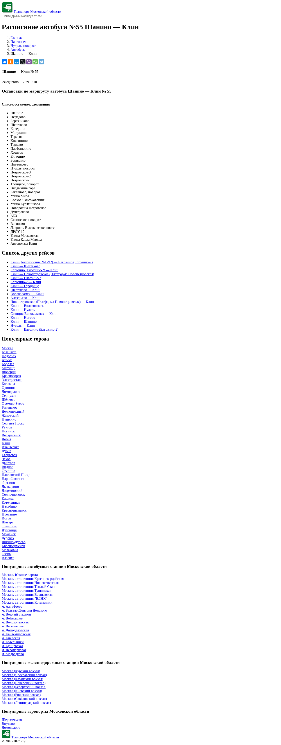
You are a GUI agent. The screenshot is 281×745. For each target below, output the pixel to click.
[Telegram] (41, 61)
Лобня (6, 439)
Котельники (11, 502)
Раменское (9, 407)
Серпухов (9, 395)
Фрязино (8, 483)
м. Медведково (13, 654)
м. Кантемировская (16, 634)
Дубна (6, 451)
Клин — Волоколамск (27, 306)
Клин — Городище (25, 286)
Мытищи (8, 368)
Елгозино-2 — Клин (26, 282)
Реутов (7, 427)
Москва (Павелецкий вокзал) (23, 683)
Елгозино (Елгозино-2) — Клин (34, 270)
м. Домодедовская (15, 630)
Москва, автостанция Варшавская (27, 594)
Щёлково (8, 399)
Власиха (8, 558)
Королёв (8, 364)
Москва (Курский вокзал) (21, 671)
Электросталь (12, 380)
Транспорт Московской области (37, 11)
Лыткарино (10, 486)
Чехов (6, 459)
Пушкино (9, 419)
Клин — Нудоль (23, 309)
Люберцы (9, 372)
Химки (7, 360)
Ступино (8, 471)
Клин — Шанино (24, 321)
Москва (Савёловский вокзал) (24, 699)
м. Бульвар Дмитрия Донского (24, 610)
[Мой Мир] (16, 61)
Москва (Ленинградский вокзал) (26, 703)
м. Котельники (13, 642)
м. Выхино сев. (13, 626)
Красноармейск (13, 546)
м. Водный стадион (16, 614)
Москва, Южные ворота (20, 575)
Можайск (9, 534)
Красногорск (11, 376)
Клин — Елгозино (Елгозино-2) (34, 329)
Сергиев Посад (13, 423)
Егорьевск (9, 455)
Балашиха (9, 352)
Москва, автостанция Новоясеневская (30, 583)
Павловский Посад (16, 475)
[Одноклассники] (10, 61)
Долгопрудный (13, 411)
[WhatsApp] (35, 61)
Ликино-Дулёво (13, 542)
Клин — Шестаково (25, 266)
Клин (6, 443)
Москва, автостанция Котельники (27, 602)
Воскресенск (11, 435)
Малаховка (10, 550)
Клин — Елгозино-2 (26, 278)
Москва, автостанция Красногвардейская (33, 579)
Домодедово (11, 391)
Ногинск (8, 431)
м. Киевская (11, 638)
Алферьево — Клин (25, 298)
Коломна (8, 384)
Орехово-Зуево (13, 403)
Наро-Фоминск (13, 479)
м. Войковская (12, 618)
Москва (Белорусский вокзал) (24, 687)
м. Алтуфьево (12, 606)
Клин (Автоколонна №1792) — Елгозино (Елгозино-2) (52, 262)
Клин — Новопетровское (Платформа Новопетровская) (52, 274)
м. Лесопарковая (14, 650)
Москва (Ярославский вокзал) (24, 675)
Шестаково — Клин (25, 290)
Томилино (9, 526)
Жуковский (10, 415)
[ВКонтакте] (4, 61)
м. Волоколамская (15, 622)
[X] (22, 61)
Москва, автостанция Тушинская (26, 590)
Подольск (9, 356)
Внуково (8, 723)
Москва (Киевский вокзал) (22, 691)
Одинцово (9, 388)
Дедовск (8, 538)
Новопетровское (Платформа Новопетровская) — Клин (52, 302)
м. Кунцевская (12, 646)
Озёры (6, 554)
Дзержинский (12, 490)
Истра (6, 518)
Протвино (9, 514)
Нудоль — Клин (23, 325)
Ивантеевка (10, 447)
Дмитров (8, 463)
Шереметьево (12, 719)
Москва (7, 348)
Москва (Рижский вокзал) (21, 695)
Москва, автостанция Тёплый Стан (28, 586)
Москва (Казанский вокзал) (22, 679)
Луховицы (9, 530)
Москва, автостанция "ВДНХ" (24, 598)
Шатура (7, 522)
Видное (7, 467)
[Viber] (29, 61)
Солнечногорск (13, 494)
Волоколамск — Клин (27, 294)
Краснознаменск (14, 510)
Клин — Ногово (23, 317)
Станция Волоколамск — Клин (34, 313)
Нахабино (9, 506)
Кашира (8, 498)
